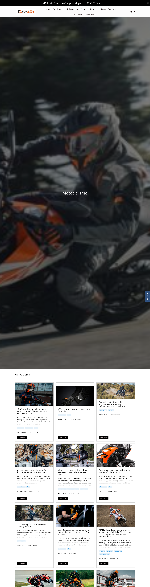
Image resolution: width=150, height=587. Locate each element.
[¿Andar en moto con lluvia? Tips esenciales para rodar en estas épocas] (75, 455)
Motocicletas (28, 428)
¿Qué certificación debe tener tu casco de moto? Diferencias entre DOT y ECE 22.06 (32, 411)
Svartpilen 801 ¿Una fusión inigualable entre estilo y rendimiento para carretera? (112, 404)
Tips (36, 428)
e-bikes (76, 489)
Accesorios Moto (75, 14)
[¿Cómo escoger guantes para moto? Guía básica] (75, 394)
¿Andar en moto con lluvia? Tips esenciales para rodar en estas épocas (72, 472)
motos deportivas (104, 554)
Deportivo (69, 489)
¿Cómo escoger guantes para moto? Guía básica (74, 410)
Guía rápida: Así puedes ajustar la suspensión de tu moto (114, 471)
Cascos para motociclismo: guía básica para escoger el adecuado (32, 471)
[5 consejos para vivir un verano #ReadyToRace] (34, 513)
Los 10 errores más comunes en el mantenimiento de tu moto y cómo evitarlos (74, 532)
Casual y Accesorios (108, 9)
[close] (148, 3)
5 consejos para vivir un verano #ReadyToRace (31, 525)
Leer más (22, 437)
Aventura (20, 428)
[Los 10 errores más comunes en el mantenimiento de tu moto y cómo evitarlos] (75, 516)
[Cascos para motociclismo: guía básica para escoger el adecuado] (34, 455)
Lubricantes (91, 14)
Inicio (48, 9)
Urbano (111, 410)
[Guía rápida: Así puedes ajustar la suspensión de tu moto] (116, 455)
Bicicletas (70, 9)
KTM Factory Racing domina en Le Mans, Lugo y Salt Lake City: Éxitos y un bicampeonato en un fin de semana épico (115, 533)
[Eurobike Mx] (26, 12)
